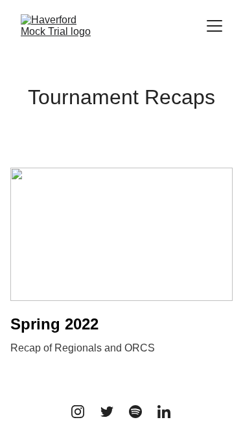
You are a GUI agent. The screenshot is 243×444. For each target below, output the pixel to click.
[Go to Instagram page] (77, 411)
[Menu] (214, 26)
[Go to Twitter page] (106, 411)
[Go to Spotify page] (135, 411)
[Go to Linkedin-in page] (163, 411)
